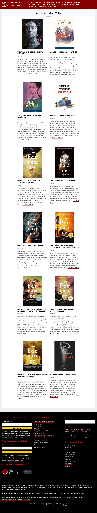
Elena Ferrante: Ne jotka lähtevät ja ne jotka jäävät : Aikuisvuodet (32, 310)
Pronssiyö (37, 445)
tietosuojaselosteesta (9, 499)
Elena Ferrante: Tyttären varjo (63, 181)
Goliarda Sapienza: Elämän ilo (63, 374)
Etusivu (31, 2)
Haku (49, 6)
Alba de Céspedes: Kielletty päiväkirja (29, 116)
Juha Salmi (75, 432)
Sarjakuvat (68, 466)
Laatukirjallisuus (70, 461)
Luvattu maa (38, 424)
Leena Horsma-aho (88, 434)
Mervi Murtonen (76, 436)
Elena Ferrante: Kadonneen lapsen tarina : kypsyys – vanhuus (64, 247)
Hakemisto (78, 2)
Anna (67, 430)
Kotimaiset (68, 463)
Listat (39, 4)
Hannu (82, 430)
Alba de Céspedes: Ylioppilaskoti (63, 52)
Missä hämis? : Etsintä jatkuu (43, 435)
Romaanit (38, 2)
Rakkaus (68, 459)
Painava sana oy (41, 504)
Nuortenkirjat (67, 2)
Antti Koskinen (74, 430)
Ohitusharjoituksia (39, 447)
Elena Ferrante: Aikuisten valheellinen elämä (28, 181)
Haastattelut (75, 4)
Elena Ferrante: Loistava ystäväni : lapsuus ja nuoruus (32, 375)
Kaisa (81, 432)
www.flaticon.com (54, 506)
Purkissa (36, 428)
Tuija (86, 438)
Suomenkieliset (49, 2)
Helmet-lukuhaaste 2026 (37, 6)
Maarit (68, 436)
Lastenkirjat (69, 457)
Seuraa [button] (27, 472)
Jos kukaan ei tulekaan (41, 440)
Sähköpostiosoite (8, 421)
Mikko (85, 436)
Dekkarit (68, 450)
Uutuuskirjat (64, 4)
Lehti (54, 6)
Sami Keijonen (62, 504)
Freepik (36, 506)
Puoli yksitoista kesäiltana (42, 431)
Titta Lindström (79, 438)
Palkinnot (31, 4)
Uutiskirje (46, 4)
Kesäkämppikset (39, 426)
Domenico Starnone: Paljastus (63, 115)
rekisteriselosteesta (24, 499)
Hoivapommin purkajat (41, 442)
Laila (79, 434)
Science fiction (70, 445)
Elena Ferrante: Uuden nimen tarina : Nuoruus (62, 310)
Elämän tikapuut (39, 433)
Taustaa (54, 4)
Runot (58, 2)
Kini (76, 434)
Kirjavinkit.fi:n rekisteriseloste (15, 437)
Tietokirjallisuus (70, 452)
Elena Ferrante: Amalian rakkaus (32, 246)
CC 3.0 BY (63, 506)
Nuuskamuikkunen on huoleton (44, 421)
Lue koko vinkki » (39, 74)
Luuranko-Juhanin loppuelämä (43, 438)
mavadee (44, 506)
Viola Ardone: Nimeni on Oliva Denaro (30, 53)
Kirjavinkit (12, 2)
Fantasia (68, 447)
